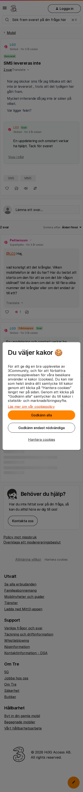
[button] (41, 439)
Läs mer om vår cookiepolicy (31, 406)
